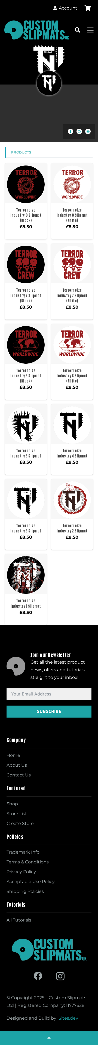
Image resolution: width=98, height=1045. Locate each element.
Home (13, 755)
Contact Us (19, 775)
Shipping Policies (25, 891)
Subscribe (49, 711)
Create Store (20, 823)
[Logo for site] (36, 30)
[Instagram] (60, 976)
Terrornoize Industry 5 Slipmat (25, 453)
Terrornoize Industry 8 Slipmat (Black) (26, 215)
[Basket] (88, 8)
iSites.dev (67, 1018)
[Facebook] (37, 975)
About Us (17, 765)
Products (21, 152)
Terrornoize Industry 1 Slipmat (26, 603)
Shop (12, 803)
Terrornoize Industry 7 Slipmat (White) (72, 295)
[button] (78, 30)
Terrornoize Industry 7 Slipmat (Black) (25, 295)
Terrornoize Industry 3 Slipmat (25, 528)
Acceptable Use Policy (31, 881)
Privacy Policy (21, 871)
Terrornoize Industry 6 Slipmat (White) (72, 375)
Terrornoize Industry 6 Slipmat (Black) (25, 375)
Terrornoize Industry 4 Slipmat (72, 453)
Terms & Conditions (28, 862)
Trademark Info (23, 852)
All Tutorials (19, 920)
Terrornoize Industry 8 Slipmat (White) (72, 215)
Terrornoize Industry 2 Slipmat (72, 528)
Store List (17, 813)
